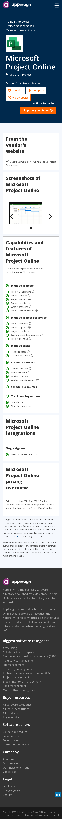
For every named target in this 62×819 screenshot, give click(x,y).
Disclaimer (9, 786)
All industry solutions (16, 709)
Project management (19, 26)
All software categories (17, 704)
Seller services (11, 736)
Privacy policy (11, 790)
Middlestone (40, 594)
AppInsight (10, 589)
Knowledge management (18, 669)
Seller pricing (11, 740)
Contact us (9, 771)
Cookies (8, 795)
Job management (13, 664)
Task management (14, 686)
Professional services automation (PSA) (27, 673)
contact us (14, 536)
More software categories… (20, 690)
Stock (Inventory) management (22, 681)
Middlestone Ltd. (52, 815)
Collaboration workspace (18, 652)
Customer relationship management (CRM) (29, 656)
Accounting (10, 648)
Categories (22, 21)
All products (10, 713)
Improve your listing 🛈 (38, 110)
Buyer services (12, 717)
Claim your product (15, 732)
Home (9, 21)
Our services (10, 763)
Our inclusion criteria (16, 767)
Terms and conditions (16, 744)
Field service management (19, 660)
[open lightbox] (25, 213)
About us (8, 759)
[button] (11, 216)
